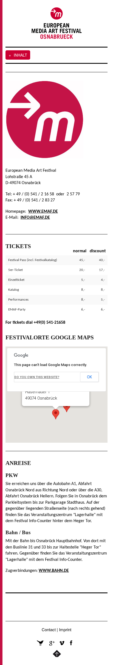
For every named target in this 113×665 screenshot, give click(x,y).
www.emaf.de (43, 211)
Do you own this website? (36, 377)
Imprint (65, 629)
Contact (49, 629)
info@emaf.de (35, 217)
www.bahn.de (54, 571)
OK (89, 377)
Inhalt (18, 55)
